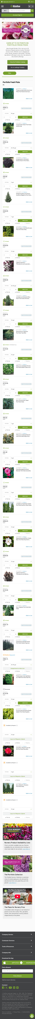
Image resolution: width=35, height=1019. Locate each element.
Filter (9, 73)
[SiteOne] (15, 7)
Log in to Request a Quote (17, 739)
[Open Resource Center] (32, 1016)
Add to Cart (25, 117)
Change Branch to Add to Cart (17, 668)
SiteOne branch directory (8, 980)
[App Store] (9, 961)
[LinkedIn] (14, 988)
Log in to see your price (26, 108)
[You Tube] (11, 988)
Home (3, 19)
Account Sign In (17, 15)
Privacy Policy (17, 1012)
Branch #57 (12, 655)
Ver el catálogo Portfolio (17, 67)
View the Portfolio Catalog (17, 62)
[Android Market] (26, 961)
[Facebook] (3, 988)
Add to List (29, 98)
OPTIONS (7, 113)
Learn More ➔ (26, 849)
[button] (8, 1)
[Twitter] (6, 988)
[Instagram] (17, 988)
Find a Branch (6, 967)
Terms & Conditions (6, 1012)
